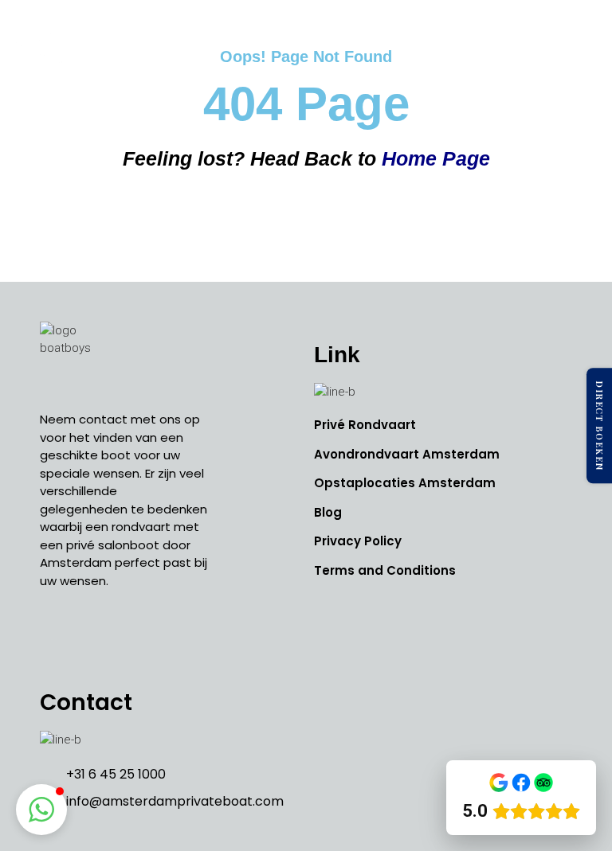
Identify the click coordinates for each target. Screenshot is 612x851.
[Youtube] (127, 638)
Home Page (436, 158)
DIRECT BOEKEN (600, 426)
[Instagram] (92, 638)
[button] (583, 42)
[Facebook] (56, 638)
